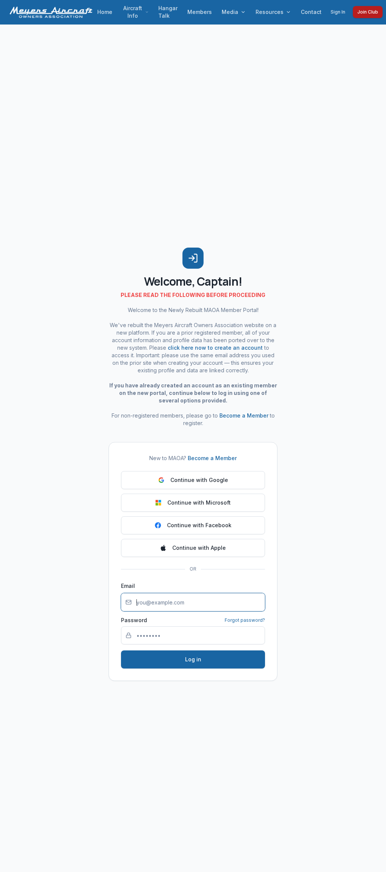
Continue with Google (199, 480)
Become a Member (243, 415)
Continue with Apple (199, 548)
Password (134, 620)
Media (230, 12)
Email (128, 586)
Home (104, 12)
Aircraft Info (132, 12)
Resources (269, 12)
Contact (311, 12)
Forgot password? (245, 620)
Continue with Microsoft (199, 502)
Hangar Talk (168, 12)
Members (199, 12)
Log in (193, 659)
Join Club (367, 12)
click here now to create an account (215, 347)
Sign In (338, 12)
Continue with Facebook (199, 525)
